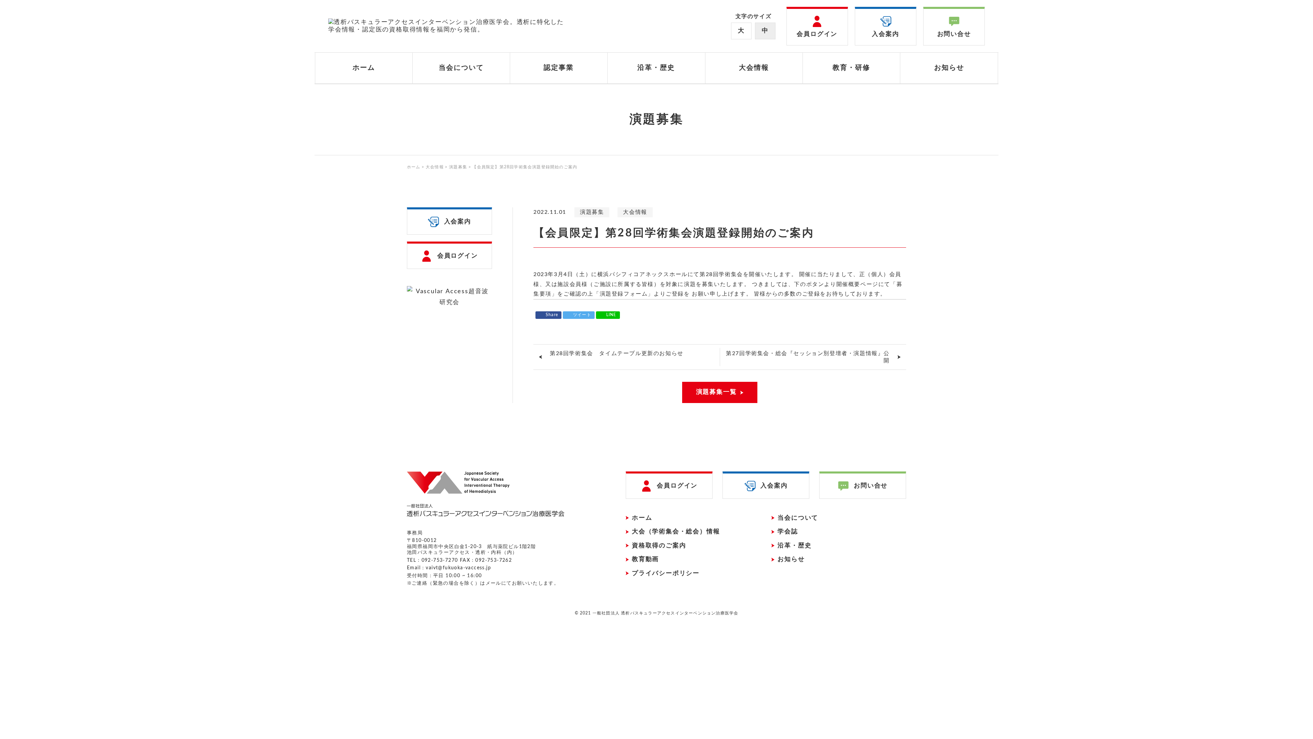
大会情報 (635, 212)
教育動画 (645, 559)
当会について (798, 518)
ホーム (364, 67)
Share (552, 315)
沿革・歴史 (656, 67)
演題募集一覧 (716, 392)
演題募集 (592, 212)
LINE (611, 315)
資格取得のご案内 (659, 546)
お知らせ (949, 67)
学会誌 (788, 532)
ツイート (582, 315)
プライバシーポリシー (666, 573)
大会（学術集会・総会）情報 (676, 532)
